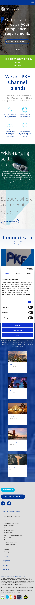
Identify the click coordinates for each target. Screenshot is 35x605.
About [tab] (29, 273)
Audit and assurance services (17, 41)
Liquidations (7, 537)
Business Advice (8, 532)
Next (32, 29)
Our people (17, 65)
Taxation (6, 549)
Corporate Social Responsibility (12, 516)
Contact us (8, 490)
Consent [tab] (6, 273)
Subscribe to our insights (14, 496)
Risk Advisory (7, 528)
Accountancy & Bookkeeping (12, 523)
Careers (5, 565)
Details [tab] (17, 273)
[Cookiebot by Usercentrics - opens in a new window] (25, 269)
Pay (24, 576)
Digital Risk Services (9, 530)
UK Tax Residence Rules (12, 547)
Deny (17, 335)
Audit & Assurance (9, 525)
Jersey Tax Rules (10, 544)
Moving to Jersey (9, 540)
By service (17, 62)
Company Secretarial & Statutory (13, 535)
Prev (2, 29)
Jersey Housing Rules (11, 542)
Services (5, 521)
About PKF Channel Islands (11, 512)
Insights (5, 556)
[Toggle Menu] (32, 2)
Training (6, 552)
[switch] (30, 307)
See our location (9, 221)
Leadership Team (9, 514)
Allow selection (17, 330)
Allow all (17, 325)
